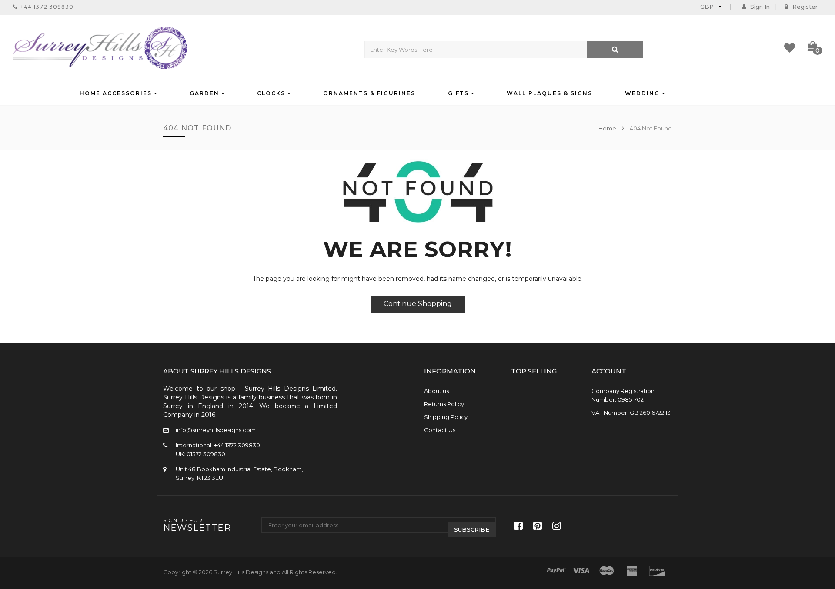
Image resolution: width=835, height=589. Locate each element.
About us (436, 390)
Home (608, 128)
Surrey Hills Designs (241, 572)
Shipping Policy (446, 416)
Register (805, 6)
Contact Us (439, 429)
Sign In (760, 6)
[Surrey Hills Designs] (100, 48)
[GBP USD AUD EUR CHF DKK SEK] (710, 6)
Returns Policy (444, 403)
